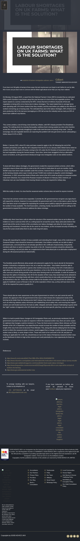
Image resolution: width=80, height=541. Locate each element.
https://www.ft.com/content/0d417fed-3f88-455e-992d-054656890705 (30, 358)
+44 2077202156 (15, 390)
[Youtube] (74, 536)
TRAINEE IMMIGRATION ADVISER (66, 82)
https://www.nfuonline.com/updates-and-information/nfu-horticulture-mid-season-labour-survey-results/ (42, 360)
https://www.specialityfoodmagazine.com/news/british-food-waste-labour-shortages (35, 363)
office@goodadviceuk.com (17, 392)
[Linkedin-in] (71, 536)
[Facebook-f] (68, 536)
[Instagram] (77, 536)
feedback (52, 389)
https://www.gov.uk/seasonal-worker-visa (21, 370)
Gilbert (59, 79)
